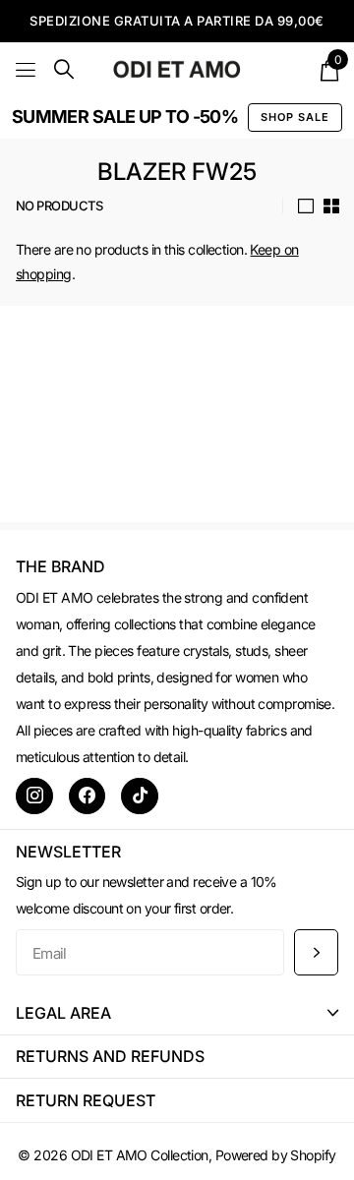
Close (177, 1012)
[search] (64, 69)
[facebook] (87, 796)
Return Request (85, 1100)
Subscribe (316, 952)
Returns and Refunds (110, 1056)
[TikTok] (139, 796)
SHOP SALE (295, 117)
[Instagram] (34, 796)
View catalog (27, 69)
